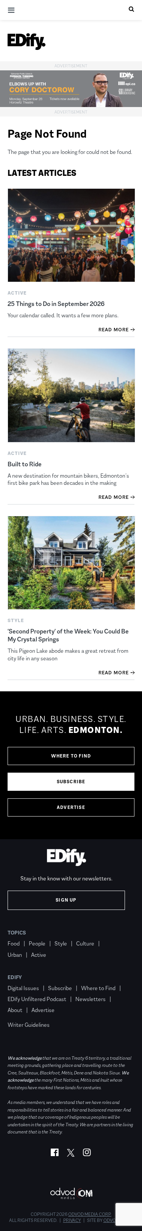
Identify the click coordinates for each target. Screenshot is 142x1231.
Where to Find (71, 756)
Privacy (72, 1220)
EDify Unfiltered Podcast (37, 999)
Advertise (71, 807)
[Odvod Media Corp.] (71, 1193)
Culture (85, 943)
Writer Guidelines (29, 1024)
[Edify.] (26, 41)
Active (38, 954)
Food (14, 943)
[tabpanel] (71, 765)
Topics (17, 932)
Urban (15, 954)
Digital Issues (23, 988)
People (37, 943)
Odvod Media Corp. (89, 1214)
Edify (15, 977)
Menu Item (22, 1014)
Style (61, 943)
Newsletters (90, 999)
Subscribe (71, 782)
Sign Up (66, 900)
